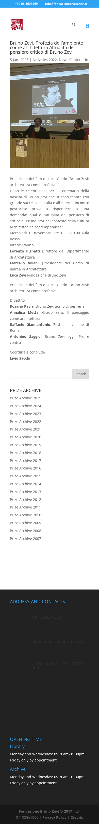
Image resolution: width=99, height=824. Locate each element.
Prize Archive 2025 (25, 398)
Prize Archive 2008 (25, 530)
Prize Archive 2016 (25, 468)
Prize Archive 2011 (25, 507)
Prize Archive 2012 (25, 499)
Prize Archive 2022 (25, 421)
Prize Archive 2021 (25, 429)
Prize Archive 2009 (25, 522)
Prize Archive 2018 (25, 452)
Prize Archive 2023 (25, 413)
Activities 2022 (44, 59)
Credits (77, 817)
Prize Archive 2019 (25, 444)
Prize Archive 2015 (25, 476)
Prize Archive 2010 (25, 515)
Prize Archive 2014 (25, 483)
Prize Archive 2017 (25, 460)
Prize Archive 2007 (25, 538)
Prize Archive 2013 (25, 491)
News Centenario (73, 59)
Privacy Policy (54, 817)
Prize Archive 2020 (25, 437)
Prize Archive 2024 (25, 405)
